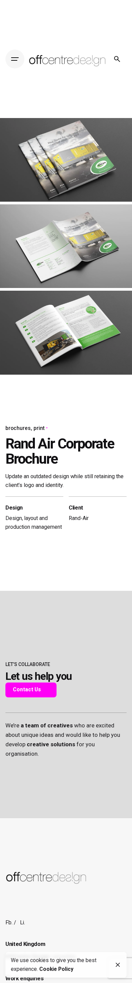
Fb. (9, 923)
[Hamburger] (14, 59)
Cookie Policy (56, 969)
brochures (18, 428)
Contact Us (27, 690)
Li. (22, 923)
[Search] (117, 59)
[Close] (118, 965)
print (39, 428)
